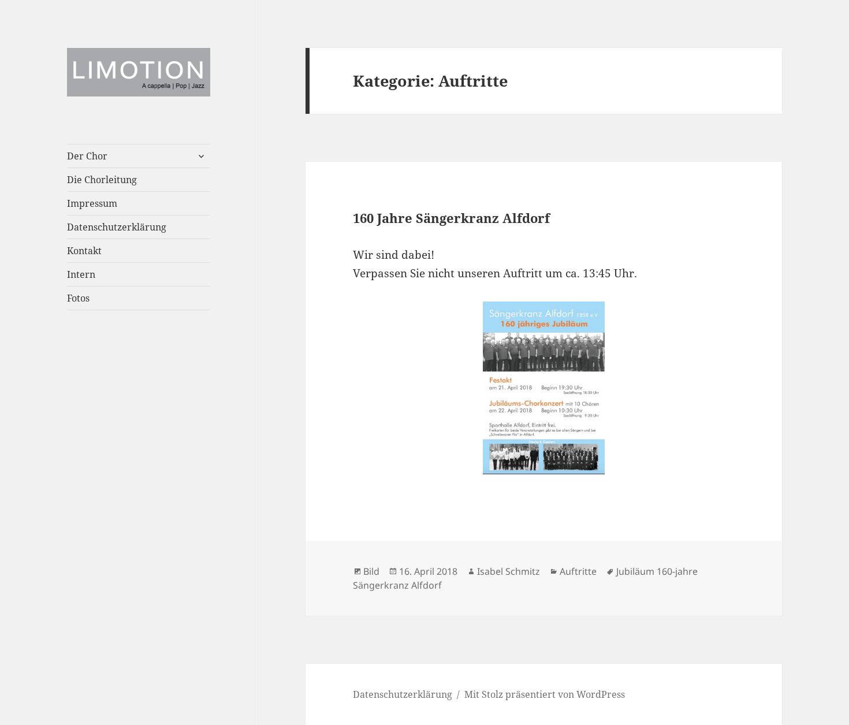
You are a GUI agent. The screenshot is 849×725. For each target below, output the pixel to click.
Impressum (92, 203)
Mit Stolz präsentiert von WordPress (544, 694)
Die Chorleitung (102, 179)
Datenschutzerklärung (116, 227)
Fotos (78, 298)
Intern (81, 274)
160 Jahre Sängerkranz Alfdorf (451, 217)
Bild (371, 571)
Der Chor (87, 156)
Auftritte (578, 571)
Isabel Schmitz (508, 571)
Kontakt (84, 250)
